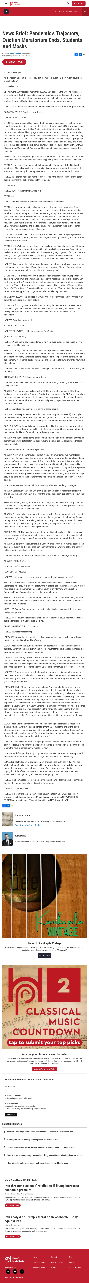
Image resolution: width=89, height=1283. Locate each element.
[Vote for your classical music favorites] (44, 1007)
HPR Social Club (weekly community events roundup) (26, 1109)
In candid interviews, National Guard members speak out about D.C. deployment (40, 1147)
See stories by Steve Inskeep (29, 825)
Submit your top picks (45, 1069)
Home (35, 1257)
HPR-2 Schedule (39, 1267)
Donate (79, 3)
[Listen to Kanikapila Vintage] (44, 896)
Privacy (53, 1267)
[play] (6, 11)
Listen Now (44, 955)
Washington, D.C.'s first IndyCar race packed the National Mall (32, 1139)
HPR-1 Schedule (39, 1262)
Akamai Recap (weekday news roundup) (21, 1106)
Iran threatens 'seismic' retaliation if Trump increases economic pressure (42, 1188)
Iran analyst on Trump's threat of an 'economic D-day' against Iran (41, 1219)
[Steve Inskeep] (7, 819)
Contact (54, 1257)
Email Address (10, 1086)
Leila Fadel (8, 1225)
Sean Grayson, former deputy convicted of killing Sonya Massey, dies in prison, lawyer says (45, 1155)
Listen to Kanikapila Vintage (44, 943)
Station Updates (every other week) (19, 1098)
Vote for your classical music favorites (44, 1054)
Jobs (70, 1257)
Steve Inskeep (15, 53)
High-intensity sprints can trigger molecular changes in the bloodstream (37, 1163)
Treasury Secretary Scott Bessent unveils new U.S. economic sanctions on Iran (40, 1131)
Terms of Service (57, 1262)
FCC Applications (75, 1267)
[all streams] (85, 11)
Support (72, 1262)
